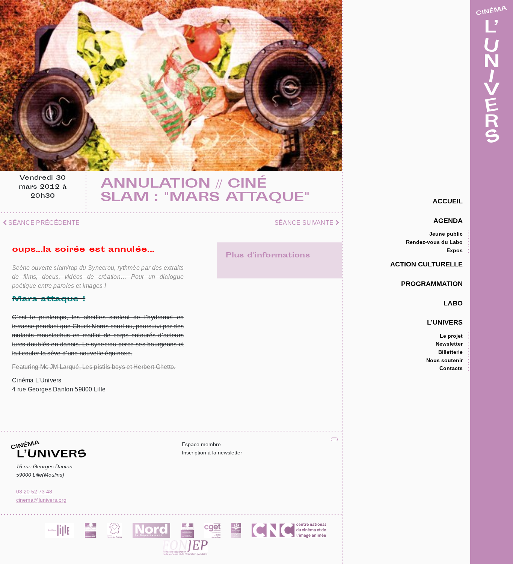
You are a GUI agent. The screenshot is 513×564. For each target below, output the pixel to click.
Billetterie (450, 352)
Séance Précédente (43, 223)
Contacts (451, 368)
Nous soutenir (444, 360)
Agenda (448, 220)
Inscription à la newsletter (212, 453)
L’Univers (445, 322)
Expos (455, 250)
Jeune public (446, 234)
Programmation (432, 283)
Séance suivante (305, 223)
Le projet (451, 336)
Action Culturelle (426, 264)
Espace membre (201, 444)
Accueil (448, 201)
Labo (453, 303)
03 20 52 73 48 (34, 492)
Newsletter (449, 344)
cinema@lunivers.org (41, 500)
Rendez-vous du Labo (434, 242)
